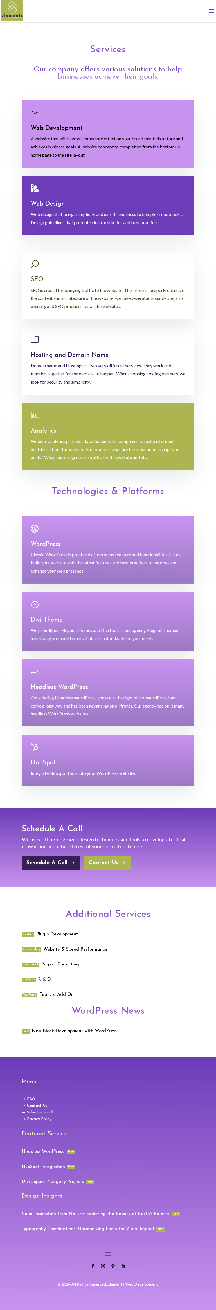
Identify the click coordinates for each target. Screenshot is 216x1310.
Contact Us (103, 863)
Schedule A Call (47, 863)
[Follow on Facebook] (93, 1266)
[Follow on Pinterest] (113, 1266)
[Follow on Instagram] (103, 1266)
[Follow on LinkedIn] (123, 1266)
